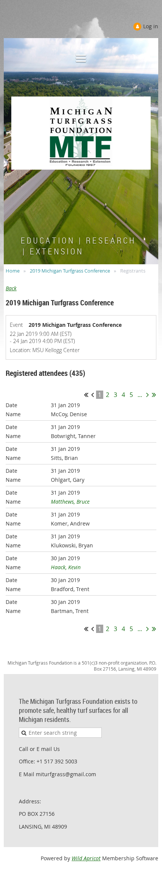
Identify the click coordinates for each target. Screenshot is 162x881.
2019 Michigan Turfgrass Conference (70, 270)
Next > (147, 394)
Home (13, 270)
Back (11, 288)
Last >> (154, 394)
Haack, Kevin (66, 567)
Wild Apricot (86, 858)
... (140, 395)
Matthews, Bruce (70, 501)
